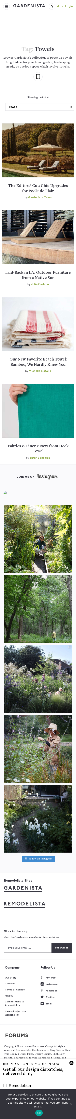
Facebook (51, 990)
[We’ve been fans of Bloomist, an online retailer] (38, 539)
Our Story (10, 977)
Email (49, 1003)
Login (69, 6)
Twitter (50, 997)
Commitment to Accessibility (14, 1003)
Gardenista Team (39, 197)
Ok (39, 1113)
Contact (10, 983)
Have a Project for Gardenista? (15, 1013)
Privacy (9, 996)
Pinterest (51, 977)
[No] (71, 1104)
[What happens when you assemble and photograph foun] (38, 609)
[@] (14, 496)
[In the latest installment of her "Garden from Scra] (38, 679)
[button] (52, 6)
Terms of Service (15, 989)
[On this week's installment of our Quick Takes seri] (38, 749)
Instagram (52, 984)
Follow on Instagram (40, 859)
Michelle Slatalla (40, 371)
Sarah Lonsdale (40, 457)
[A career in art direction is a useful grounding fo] (38, 819)
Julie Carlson (40, 284)
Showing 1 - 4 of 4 (38, 97)
